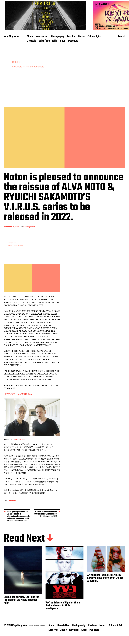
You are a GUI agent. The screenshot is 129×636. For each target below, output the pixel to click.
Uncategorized (29, 227)
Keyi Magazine (11, 36)
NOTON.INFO (9, 394)
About (30, 36)
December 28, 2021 (11, 227)
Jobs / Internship (48, 41)
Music (81, 36)
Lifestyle (31, 41)
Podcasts (73, 41)
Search (121, 37)
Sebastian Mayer (20, 439)
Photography (57, 36)
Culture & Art (94, 36)
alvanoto (12, 500)
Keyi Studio (40, 625)
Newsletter (42, 36)
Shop (62, 41)
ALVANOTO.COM (24, 394)
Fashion (71, 36)
